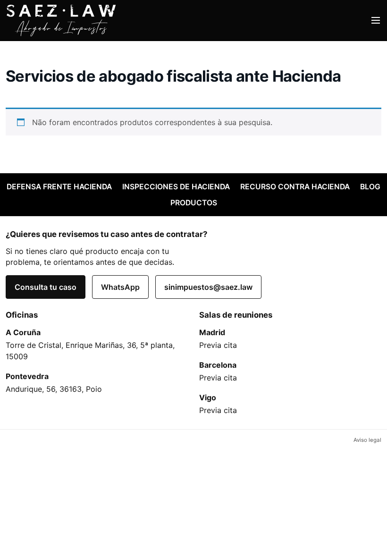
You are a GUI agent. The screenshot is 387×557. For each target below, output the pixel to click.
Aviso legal (367, 440)
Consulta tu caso (45, 287)
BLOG (370, 186)
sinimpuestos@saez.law (208, 287)
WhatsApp (120, 287)
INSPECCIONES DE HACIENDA (176, 186)
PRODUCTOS (193, 202)
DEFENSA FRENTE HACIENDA (59, 186)
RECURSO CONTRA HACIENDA (295, 186)
